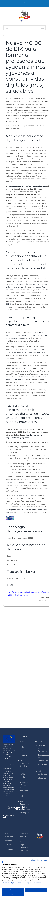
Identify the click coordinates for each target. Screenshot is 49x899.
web (36, 126)
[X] (24, 3)
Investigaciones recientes (22, 368)
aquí (24, 126)
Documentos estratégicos (24, 811)
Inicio (21, 742)
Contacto (9, 849)
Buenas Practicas (9, 835)
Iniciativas (40, 778)
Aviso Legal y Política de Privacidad (24, 786)
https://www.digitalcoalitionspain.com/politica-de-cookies (21, 883)
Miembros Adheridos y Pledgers (24, 804)
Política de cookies (23, 775)
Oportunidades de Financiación (40, 758)
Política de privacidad (38, 860)
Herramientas (40, 765)
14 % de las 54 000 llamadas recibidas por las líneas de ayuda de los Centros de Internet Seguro (26, 335)
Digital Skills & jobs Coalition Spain (24, 764)
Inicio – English (22, 748)
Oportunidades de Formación (40, 748)
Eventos (8, 841)
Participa (23, 755)
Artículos (9, 845)
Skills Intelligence (24, 797)
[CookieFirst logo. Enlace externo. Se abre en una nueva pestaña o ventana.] (2, 862)
